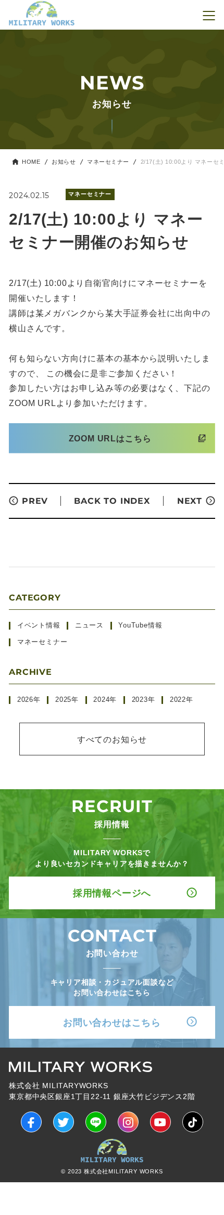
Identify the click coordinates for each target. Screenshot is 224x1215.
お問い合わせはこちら (112, 1022)
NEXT (189, 501)
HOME (31, 162)
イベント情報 (38, 625)
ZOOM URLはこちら (110, 438)
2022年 (181, 699)
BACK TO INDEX (112, 501)
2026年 (29, 699)
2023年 (143, 699)
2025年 (67, 699)
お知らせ (64, 162)
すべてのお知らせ (112, 739)
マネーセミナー (108, 162)
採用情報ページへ (112, 892)
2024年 (105, 699)
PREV (35, 501)
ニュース (89, 625)
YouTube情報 (140, 625)
